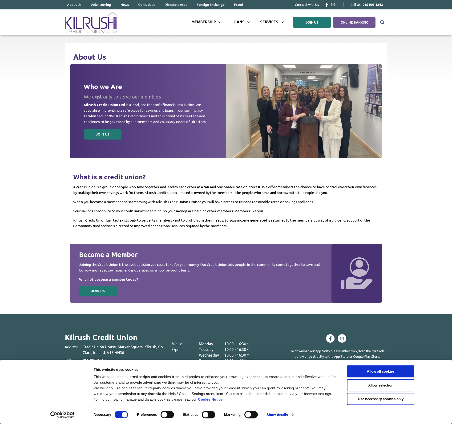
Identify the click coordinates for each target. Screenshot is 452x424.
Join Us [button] (102, 134)
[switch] (167, 414)
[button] (382, 22)
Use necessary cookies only (381, 399)
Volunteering (101, 5)
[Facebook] (326, 4)
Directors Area (176, 5)
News (125, 5)
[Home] (91, 22)
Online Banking (354, 22)
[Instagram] (333, 4)
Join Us (98, 291)
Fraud (238, 5)
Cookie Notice (210, 399)
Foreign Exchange (211, 5)
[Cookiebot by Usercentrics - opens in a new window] (62, 414)
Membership (203, 22)
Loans (238, 22)
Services (269, 22)
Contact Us (146, 5)
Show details (277, 415)
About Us (74, 5)
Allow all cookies (381, 371)
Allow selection (380, 385)
